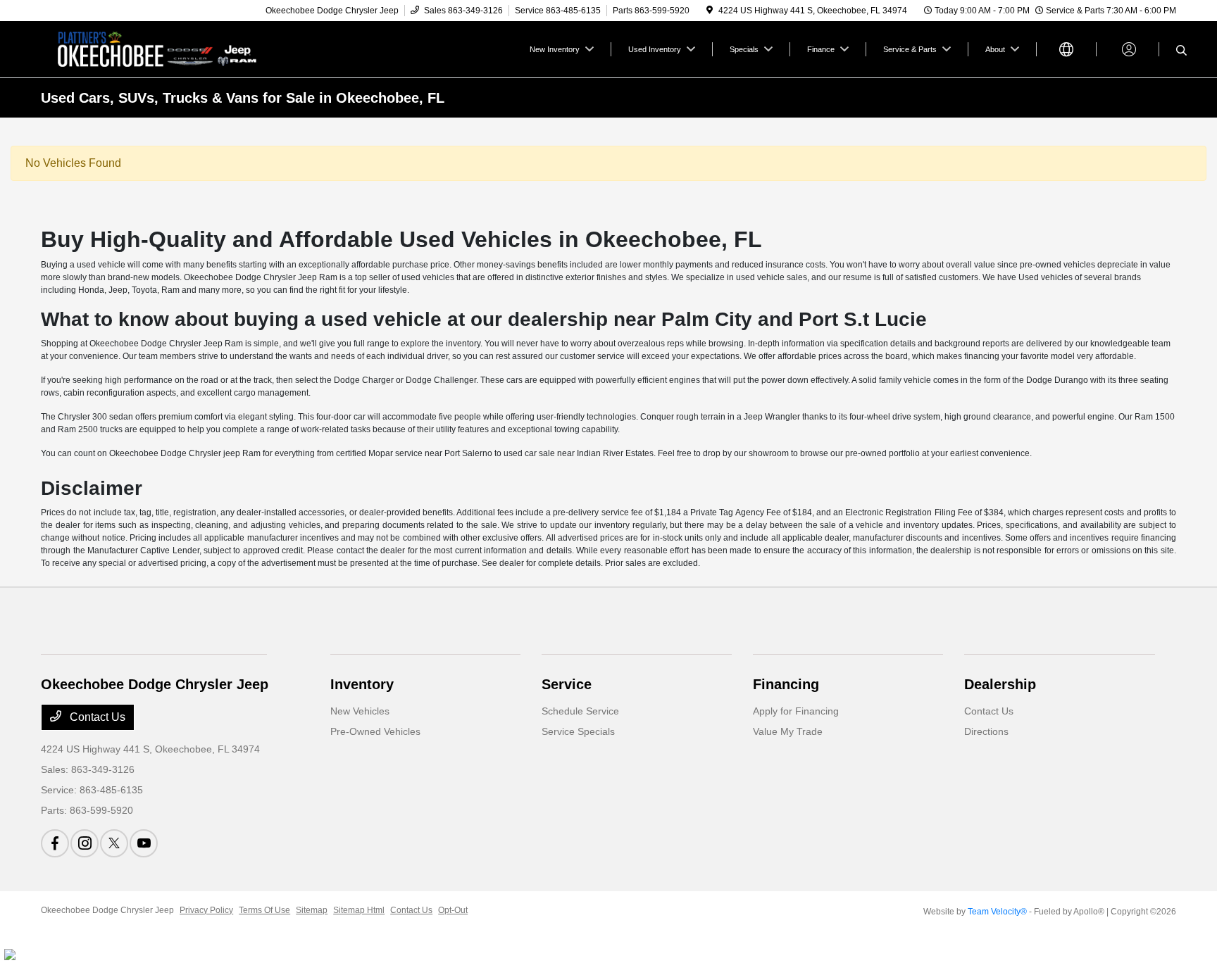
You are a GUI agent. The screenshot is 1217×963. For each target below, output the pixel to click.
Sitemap (311, 910)
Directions (986, 731)
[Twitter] (114, 843)
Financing (786, 684)
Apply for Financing (796, 711)
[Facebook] (55, 843)
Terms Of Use (264, 910)
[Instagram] (84, 843)
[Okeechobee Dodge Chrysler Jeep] (162, 48)
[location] (709, 10)
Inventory (362, 684)
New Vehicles (359, 711)
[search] (1181, 51)
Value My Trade (788, 731)
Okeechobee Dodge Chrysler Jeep (107, 910)
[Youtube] (144, 843)
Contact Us (96, 717)
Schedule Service (580, 711)
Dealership (1000, 684)
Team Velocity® (997, 912)
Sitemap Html (359, 910)
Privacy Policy (206, 910)
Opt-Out (453, 910)
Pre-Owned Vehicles (375, 731)
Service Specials (578, 731)
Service (567, 684)
